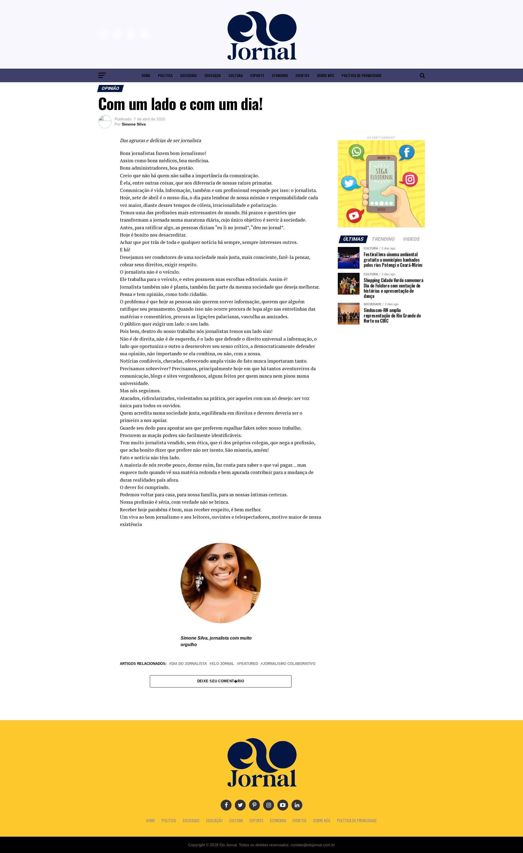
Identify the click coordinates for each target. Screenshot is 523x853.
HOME (146, 75)
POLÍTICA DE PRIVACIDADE (362, 75)
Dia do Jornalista (189, 664)
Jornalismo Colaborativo (289, 664)
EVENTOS (302, 75)
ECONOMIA (280, 75)
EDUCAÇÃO (213, 75)
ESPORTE (257, 75)
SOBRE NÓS (325, 75)
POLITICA (165, 75)
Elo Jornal (223, 664)
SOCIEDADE (188, 75)
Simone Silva (134, 124)
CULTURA (236, 75)
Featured (248, 664)
